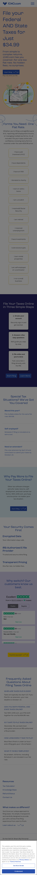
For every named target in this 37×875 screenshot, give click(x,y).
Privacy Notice (24, 859)
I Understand (18, 871)
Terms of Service (15, 861)
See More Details (18, 865)
